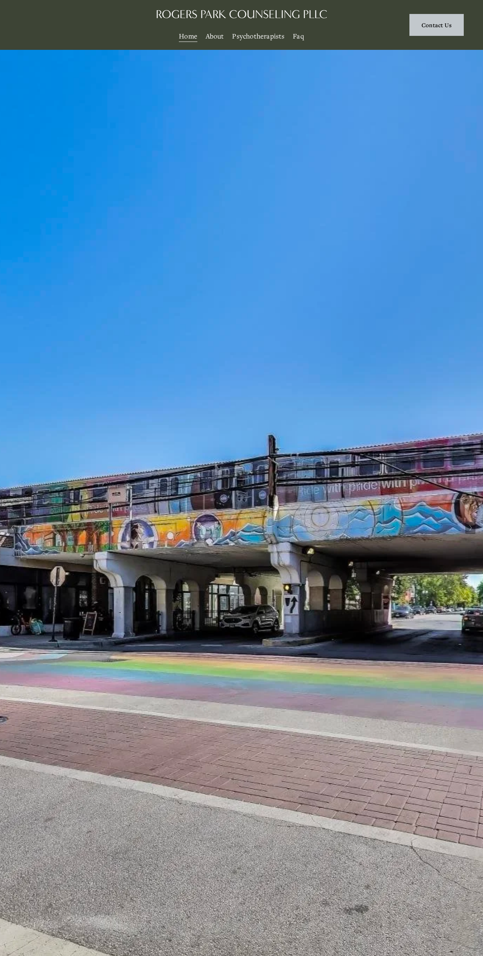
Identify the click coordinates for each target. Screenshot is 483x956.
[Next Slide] (470, 528)
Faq (298, 35)
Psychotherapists (258, 35)
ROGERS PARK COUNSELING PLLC (242, 14)
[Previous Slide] (13, 528)
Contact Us (436, 25)
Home (188, 35)
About (215, 35)
